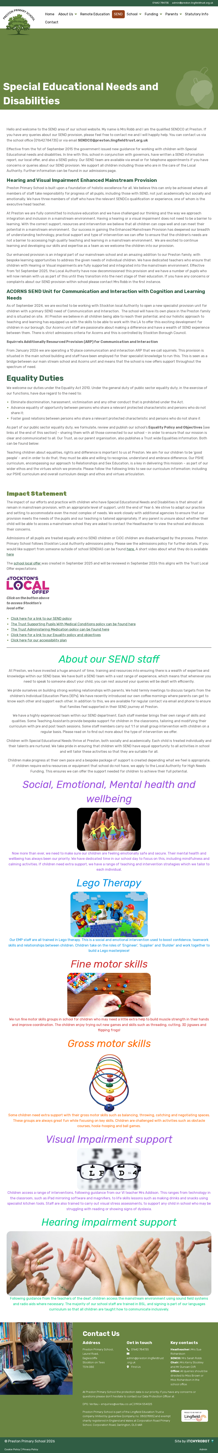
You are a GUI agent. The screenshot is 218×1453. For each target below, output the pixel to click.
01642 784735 (160, 2)
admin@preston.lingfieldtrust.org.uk (192, 2)
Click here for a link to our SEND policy (41, 619)
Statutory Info (196, 14)
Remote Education (95, 14)
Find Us (136, 1366)
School (132, 14)
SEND (118, 14)
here (10, 554)
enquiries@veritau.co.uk (116, 1404)
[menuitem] (49, 14)
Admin (203, 1449)
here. (131, 549)
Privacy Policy (30, 1449)
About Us (65, 14)
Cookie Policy (12, 1449)
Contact (51, 22)
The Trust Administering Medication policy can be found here (60, 629)
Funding (151, 14)
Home (49, 14)
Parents (171, 14)
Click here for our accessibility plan (39, 640)
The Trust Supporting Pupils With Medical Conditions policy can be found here (73, 624)
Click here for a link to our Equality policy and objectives (56, 635)
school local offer (28, 563)
